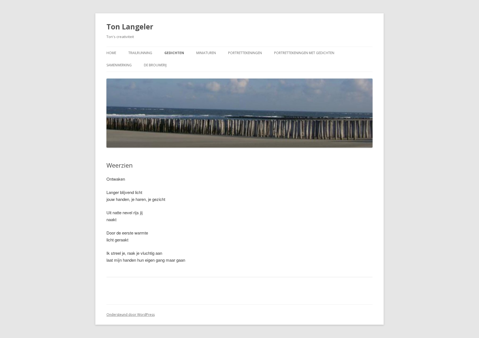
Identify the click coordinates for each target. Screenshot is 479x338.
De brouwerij (155, 65)
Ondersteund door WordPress (130, 314)
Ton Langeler (129, 27)
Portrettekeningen (245, 53)
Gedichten (174, 53)
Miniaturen (206, 53)
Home (111, 53)
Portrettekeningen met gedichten (304, 53)
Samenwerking (119, 65)
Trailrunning (140, 53)
